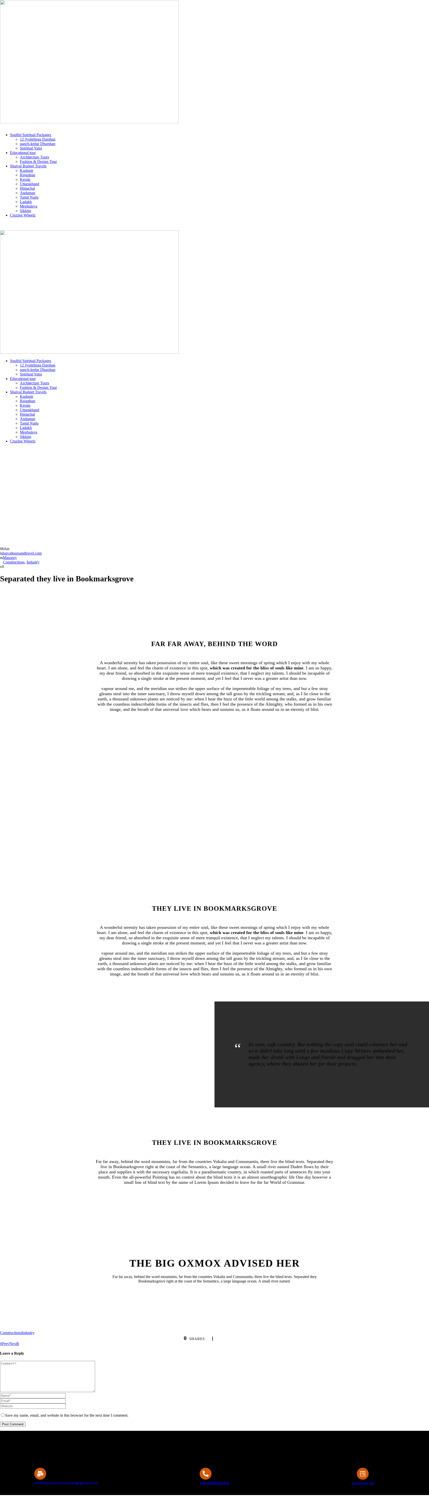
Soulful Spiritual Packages (30, 135)
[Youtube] (223, 1444)
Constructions (14, 562)
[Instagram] (189, 1444)
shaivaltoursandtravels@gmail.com (74, 223)
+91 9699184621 (17, 223)
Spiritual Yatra (31, 148)
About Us (8, 228)
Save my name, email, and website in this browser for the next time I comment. (66, 1415)
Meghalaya (28, 206)
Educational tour (23, 153)
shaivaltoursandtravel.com (21, 553)
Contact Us (29, 228)
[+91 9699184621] (206, 1474)
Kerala (25, 179)
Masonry (10, 558)
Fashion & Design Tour (38, 161)
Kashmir (26, 170)
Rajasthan (27, 175)
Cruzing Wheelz (23, 215)
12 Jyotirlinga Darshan (37, 139)
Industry (33, 562)
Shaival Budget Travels (28, 166)
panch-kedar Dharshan (37, 144)
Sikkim (25, 211)
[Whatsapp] (240, 1444)
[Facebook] (206, 1444)
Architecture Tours (34, 157)
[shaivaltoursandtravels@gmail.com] (40, 1474)
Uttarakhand (29, 184)
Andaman (27, 193)
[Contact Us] (363, 1474)
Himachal (27, 188)
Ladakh (26, 202)
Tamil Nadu (29, 197)
